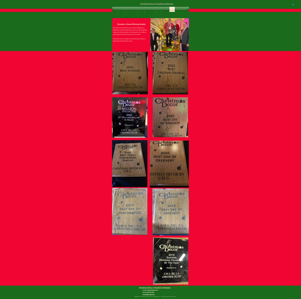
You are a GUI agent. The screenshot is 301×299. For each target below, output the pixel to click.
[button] (133, 9)
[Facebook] (293, 4)
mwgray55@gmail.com (152, 290)
